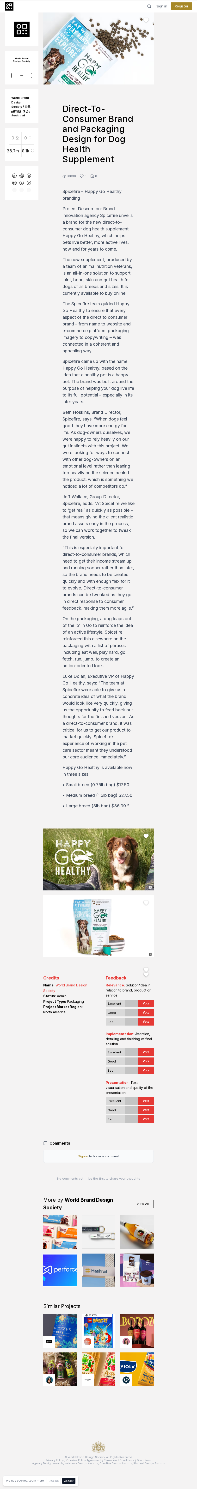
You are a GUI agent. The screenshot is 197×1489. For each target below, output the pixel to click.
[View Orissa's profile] (49, 1380)
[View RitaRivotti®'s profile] (49, 1342)
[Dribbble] (29, 176)
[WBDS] (14, 176)
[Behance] (14, 183)
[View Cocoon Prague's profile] (88, 1380)
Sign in (161, 6)
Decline (54, 1481)
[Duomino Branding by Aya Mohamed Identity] (137, 1270)
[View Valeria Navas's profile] (126, 1342)
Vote (146, 1003)
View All (143, 1204)
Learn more (36, 1481)
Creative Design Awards (115, 1463)
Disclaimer (144, 1460)
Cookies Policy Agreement (83, 1460)
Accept (69, 1481)
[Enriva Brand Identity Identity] (98, 1232)
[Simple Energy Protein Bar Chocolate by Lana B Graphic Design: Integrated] (60, 1232)
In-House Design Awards (81, 1463)
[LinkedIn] (21, 183)
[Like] (146, 20)
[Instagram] (21, 176)
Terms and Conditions (119, 1460)
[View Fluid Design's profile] (88, 1342)
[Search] (149, 6)
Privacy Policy (55, 1460)
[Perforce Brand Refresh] (60, 1270)
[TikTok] (29, 183)
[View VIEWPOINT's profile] (126, 1380)
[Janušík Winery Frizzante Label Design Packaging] (137, 1232)
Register (181, 6)
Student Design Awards (149, 1463)
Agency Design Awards (47, 1463)
